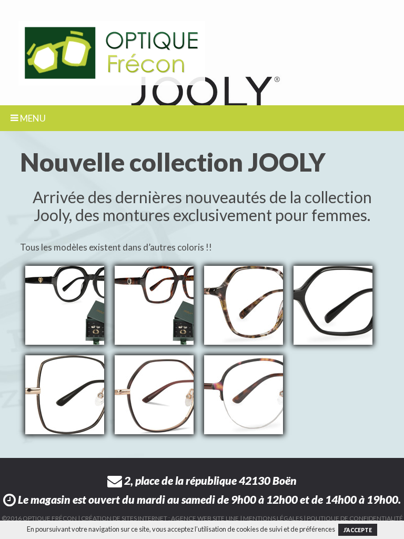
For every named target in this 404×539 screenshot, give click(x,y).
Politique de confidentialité (355, 518)
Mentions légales (272, 518)
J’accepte (358, 530)
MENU (32, 118)
